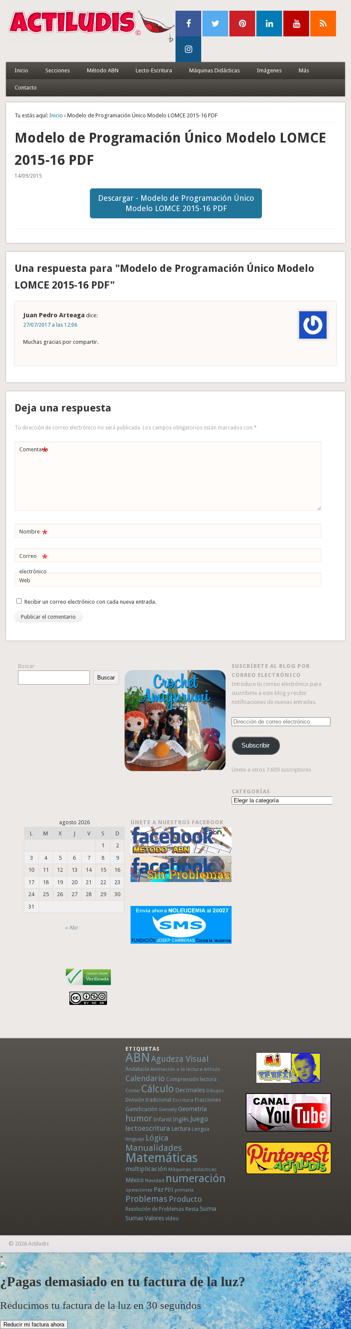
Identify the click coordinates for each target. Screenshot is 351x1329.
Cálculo (157, 1089)
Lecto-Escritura (154, 70)
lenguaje (134, 1139)
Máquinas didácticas (192, 1169)
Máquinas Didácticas (214, 70)
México (134, 1180)
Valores (154, 1218)
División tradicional (148, 1100)
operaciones (138, 1190)
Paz (159, 1189)
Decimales (190, 1090)
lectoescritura (147, 1128)
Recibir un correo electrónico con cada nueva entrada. (90, 602)
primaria (184, 1190)
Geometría (192, 1109)
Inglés (181, 1119)
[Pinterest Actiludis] (288, 1158)
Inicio (21, 70)
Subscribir (255, 745)
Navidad (154, 1180)
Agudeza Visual (179, 1059)
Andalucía (137, 1069)
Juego (199, 1119)
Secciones (57, 70)
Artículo (212, 1069)
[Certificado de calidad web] (88, 986)
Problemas (146, 1199)
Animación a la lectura (176, 1069)
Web (24, 580)
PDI (169, 1189)
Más (304, 70)
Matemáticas (161, 1157)
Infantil (162, 1119)
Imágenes (269, 70)
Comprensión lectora (191, 1079)
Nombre (33, 533)
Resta (192, 1209)
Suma (208, 1209)
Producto (185, 1199)
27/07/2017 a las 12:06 (50, 325)
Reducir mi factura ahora (33, 1324)
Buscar (26, 666)
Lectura (180, 1128)
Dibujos (215, 1091)
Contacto (26, 87)
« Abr (71, 927)
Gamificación (141, 1109)
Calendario (145, 1078)
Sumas (134, 1218)
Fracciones (208, 1100)
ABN (137, 1057)
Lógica (157, 1137)
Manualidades (153, 1148)
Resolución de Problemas (154, 1209)
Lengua (200, 1129)
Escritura (183, 1100)
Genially (168, 1109)
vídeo (172, 1218)
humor (138, 1118)
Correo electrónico (33, 563)
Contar (132, 1091)
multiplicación (146, 1169)
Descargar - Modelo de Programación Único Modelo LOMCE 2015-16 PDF (176, 203)
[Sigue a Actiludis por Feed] (323, 23)
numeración (196, 1178)
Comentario (33, 451)
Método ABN (103, 70)
